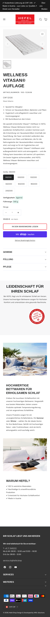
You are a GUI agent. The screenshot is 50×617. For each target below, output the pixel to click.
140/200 (8, 184)
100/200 (21, 177)
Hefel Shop (13, 613)
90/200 (8, 177)
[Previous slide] (7, 44)
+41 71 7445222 (11, 548)
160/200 (21, 184)
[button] (4, 19)
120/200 (33, 177)
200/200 (9, 191)
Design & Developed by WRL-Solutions (30, 613)
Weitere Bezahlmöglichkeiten (25, 240)
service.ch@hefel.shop (12, 560)
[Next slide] (42, 44)
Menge (5, 207)
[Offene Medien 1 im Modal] (42, 34)
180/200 (34, 184)
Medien (44, 9)
